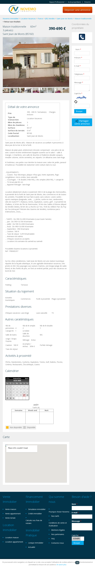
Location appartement (14, 542)
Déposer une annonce (77, 9)
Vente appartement (13, 513)
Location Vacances (28, 18)
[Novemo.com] (22, 9)
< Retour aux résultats (11, 21)
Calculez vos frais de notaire (34, 521)
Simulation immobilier (37, 509)
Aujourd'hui (17, 378)
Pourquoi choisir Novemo (59, 512)
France (40, 18)
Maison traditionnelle (83, 18)
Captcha (78, 93)
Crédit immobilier (35, 513)
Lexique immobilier (35, 543)
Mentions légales (58, 530)
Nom (78, 49)
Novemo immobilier (11, 18)
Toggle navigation (5, 10)
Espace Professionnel (56, 2)
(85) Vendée (50, 18)
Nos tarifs (55, 516)
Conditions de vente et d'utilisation (58, 524)
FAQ (53, 538)
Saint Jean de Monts (65, 18)
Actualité (31, 547)
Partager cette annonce (82, 122)
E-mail (77, 66)
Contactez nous (57, 543)
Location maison (12, 537)
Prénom (78, 57)
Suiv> (27, 378)
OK (77, 563)
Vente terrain (10, 518)
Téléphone (79, 74)
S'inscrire (87, 2)
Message (78, 82)
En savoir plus (61, 565)
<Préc (8, 378)
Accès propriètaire (74, 2)
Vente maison (10, 509)
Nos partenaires (57, 534)
